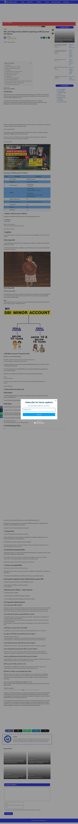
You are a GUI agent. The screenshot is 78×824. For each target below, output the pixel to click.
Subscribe (39, 414)
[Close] (55, 400)
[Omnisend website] (39, 422)
